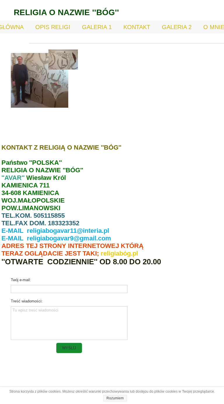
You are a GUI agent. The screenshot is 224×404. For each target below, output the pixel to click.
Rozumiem (115, 398)
